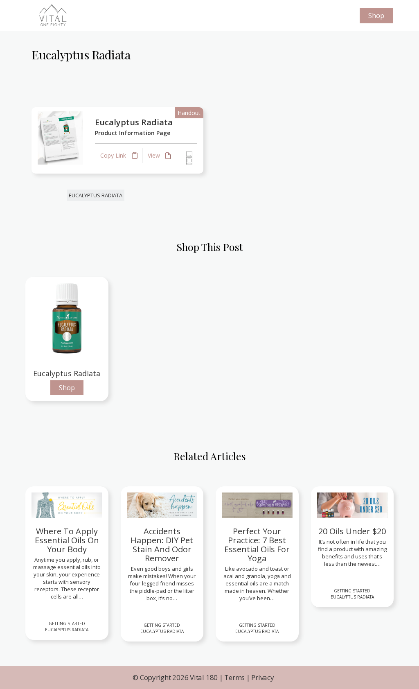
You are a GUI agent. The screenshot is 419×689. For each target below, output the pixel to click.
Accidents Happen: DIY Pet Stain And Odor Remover (162, 545)
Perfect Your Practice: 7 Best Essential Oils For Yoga (257, 545)
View (155, 155)
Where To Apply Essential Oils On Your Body (67, 540)
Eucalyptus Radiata (134, 122)
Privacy (262, 677)
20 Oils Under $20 (352, 531)
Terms (234, 677)
